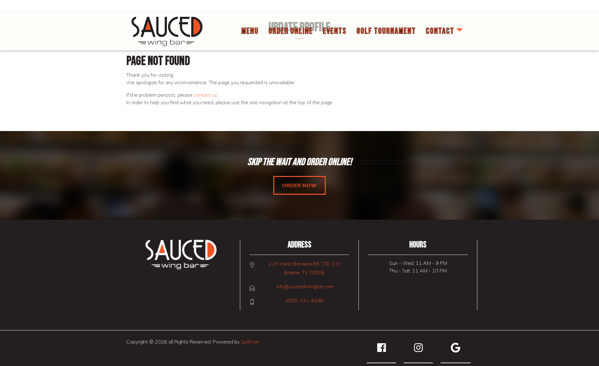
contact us (205, 95)
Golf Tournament (386, 31)
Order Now (299, 185)
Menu (250, 31)
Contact (440, 31)
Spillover (250, 342)
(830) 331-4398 (304, 300)
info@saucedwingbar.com (304, 286)
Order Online (291, 31)
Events (335, 31)
